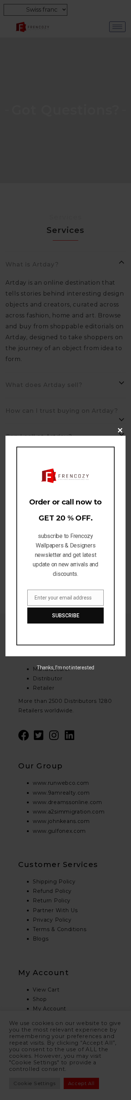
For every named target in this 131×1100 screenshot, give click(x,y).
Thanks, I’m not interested (65, 667)
